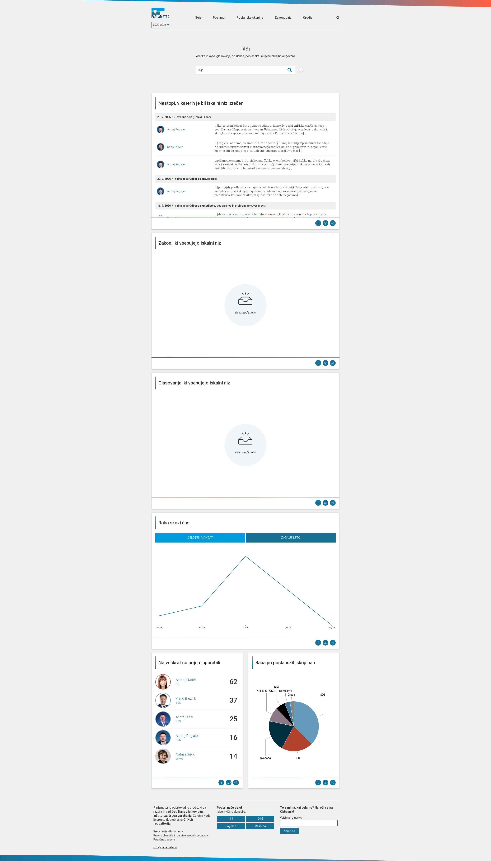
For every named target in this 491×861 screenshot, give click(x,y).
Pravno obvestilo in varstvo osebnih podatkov (180, 835)
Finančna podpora (164, 839)
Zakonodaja (283, 17)
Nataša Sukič (185, 754)
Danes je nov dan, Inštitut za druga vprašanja (178, 813)
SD (177, 684)
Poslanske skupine (250, 17)
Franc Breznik (186, 698)
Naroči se (289, 831)
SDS (178, 702)
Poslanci (219, 17)
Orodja (307, 17)
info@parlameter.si (165, 847)
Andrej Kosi (184, 717)
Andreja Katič (186, 680)
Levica (179, 758)
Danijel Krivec (175, 146)
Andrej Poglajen (176, 129)
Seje (198, 17)
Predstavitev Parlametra (168, 831)
